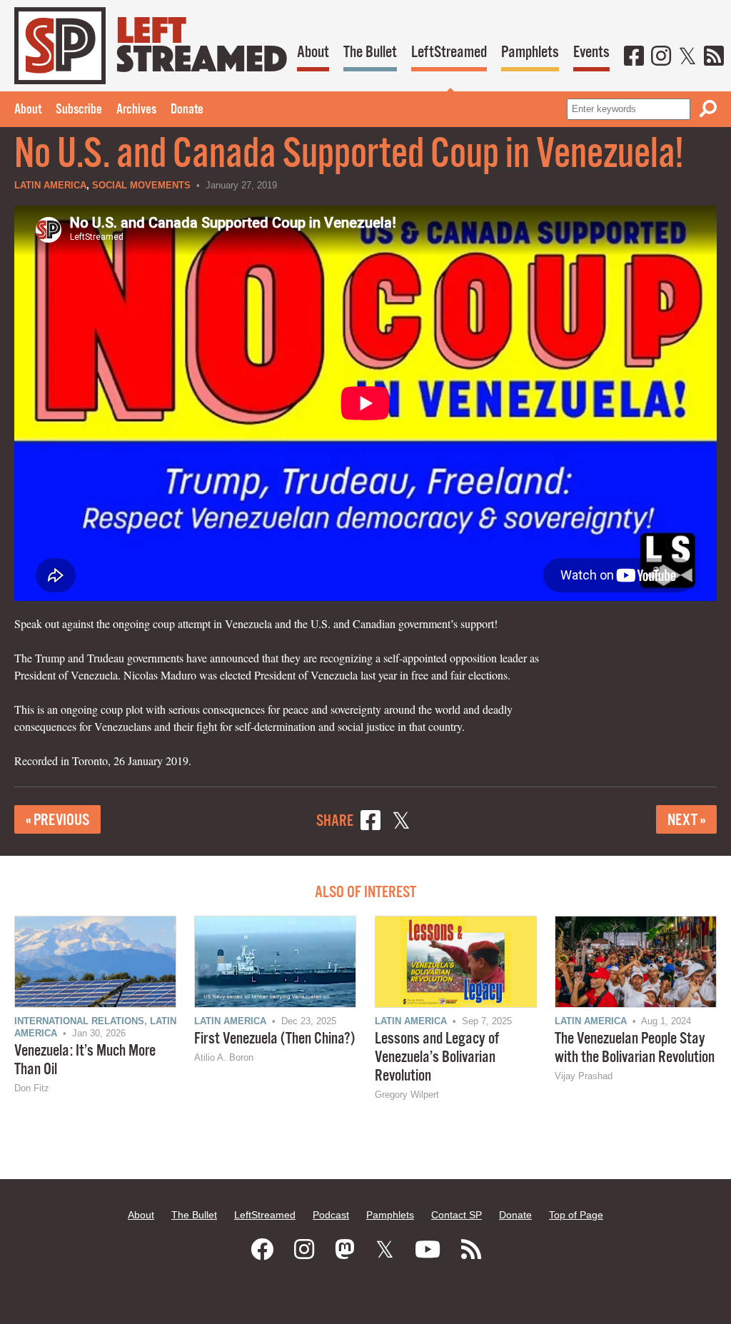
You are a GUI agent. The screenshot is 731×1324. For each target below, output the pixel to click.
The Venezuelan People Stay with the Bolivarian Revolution (635, 1048)
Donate (187, 109)
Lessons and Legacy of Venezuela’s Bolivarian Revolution (437, 1057)
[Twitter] (687, 57)
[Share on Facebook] (370, 823)
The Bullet (370, 52)
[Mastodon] (345, 1250)
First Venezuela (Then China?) (274, 1039)
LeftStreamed (449, 52)
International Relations (79, 1021)
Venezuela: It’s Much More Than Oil (85, 1060)
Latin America (50, 185)
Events (591, 52)
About (313, 52)
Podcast (331, 1215)
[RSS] (714, 57)
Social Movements (141, 185)
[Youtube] (427, 1250)
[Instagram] (661, 57)
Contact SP (456, 1215)
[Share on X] (401, 823)
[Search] (708, 109)
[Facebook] (634, 57)
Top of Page (576, 1215)
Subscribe (79, 109)
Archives (136, 109)
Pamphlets (530, 52)
